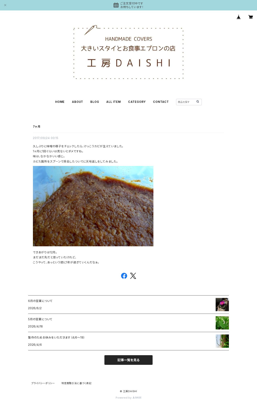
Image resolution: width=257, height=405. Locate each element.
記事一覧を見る (128, 360)
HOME (60, 101)
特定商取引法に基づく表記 (76, 383)
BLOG (94, 101)
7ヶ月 (36, 126)
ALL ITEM (113, 101)
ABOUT (77, 101)
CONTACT (161, 101)
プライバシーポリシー (43, 383)
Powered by (124, 397)
